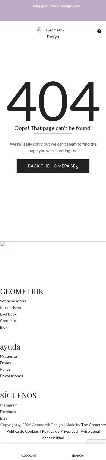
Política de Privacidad (60, 431)
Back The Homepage (52, 165)
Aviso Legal (90, 431)
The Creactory (93, 424)
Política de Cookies (23, 431)
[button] (97, 33)
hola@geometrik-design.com (56, 6)
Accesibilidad (53, 437)
